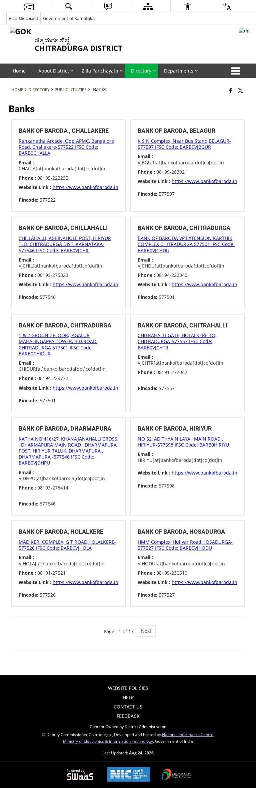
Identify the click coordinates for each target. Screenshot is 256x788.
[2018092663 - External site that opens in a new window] (244, 30)
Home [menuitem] (19, 71)
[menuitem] (28, 6)
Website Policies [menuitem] (128, 688)
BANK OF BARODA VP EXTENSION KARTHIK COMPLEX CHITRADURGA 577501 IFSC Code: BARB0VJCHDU (186, 244)
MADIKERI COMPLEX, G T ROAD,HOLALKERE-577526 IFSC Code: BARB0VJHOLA (67, 545)
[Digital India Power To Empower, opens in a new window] (176, 775)
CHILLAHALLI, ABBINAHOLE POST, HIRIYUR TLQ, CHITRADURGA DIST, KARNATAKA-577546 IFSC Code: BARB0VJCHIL (65, 244)
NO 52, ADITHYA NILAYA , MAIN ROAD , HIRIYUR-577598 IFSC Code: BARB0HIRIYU (183, 442)
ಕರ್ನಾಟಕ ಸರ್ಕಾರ (23, 18)
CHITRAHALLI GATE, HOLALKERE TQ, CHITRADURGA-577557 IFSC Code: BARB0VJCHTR (177, 341)
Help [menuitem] (128, 697)
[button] (237, 71)
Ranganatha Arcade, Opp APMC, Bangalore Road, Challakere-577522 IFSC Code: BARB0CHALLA (66, 147)
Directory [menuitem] (141, 71)
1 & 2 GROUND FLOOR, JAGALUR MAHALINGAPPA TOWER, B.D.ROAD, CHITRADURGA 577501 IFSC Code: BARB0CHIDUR (58, 344)
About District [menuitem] (53, 71)
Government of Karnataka (69, 18)
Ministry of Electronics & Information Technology (108, 741)
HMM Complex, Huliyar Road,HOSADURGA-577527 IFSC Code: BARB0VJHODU (185, 545)
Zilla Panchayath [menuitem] (100, 71)
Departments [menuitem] (178, 71)
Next (146, 631)
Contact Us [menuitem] (128, 706)
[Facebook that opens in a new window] (231, 90)
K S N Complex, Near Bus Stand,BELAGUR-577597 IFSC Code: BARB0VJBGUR (184, 144)
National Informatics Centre (187, 734)
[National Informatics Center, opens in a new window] (128, 775)
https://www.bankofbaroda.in (85, 187)
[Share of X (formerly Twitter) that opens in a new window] (240, 90)
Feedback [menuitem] (128, 716)
